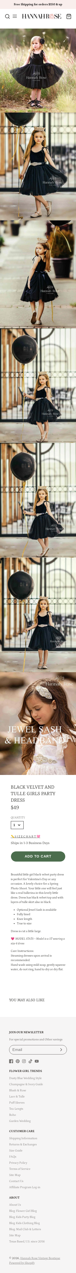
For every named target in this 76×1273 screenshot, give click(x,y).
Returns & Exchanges (23, 1144)
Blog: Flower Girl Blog (23, 1211)
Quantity (18, 817)
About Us (15, 1205)
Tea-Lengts (16, 1109)
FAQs (12, 1156)
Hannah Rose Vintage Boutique (40, 1258)
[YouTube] (37, 1061)
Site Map (14, 1175)
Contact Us (16, 1181)
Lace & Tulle (17, 1096)
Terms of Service (19, 1169)
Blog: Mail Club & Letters (25, 1229)
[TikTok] (30, 1061)
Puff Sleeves (17, 1102)
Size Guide (15, 1150)
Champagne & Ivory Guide (26, 1084)
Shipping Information (23, 1138)
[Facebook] (11, 1061)
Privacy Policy (18, 1163)
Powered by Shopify (22, 1263)
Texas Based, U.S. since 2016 (27, 1241)
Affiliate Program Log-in (24, 1187)
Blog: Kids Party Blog (22, 1217)
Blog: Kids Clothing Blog (24, 1223)
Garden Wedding (20, 1121)
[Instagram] (24, 1061)
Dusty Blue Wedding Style (25, 1078)
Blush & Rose (17, 1090)
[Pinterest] (18, 1061)
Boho (12, 1115)
